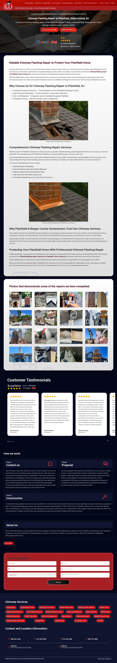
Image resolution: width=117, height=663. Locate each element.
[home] (8, 3)
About (101, 3)
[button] (91, 3)
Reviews (107, 3)
